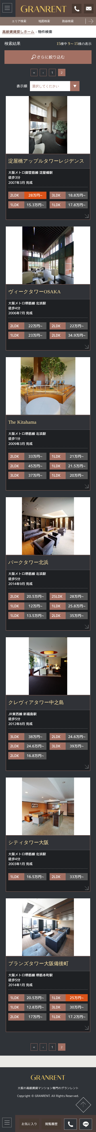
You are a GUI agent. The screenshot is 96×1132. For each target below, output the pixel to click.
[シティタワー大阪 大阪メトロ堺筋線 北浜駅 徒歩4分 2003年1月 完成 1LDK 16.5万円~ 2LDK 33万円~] (48, 806)
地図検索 (44, 21)
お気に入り (29, 1124)
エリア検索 (19, 21)
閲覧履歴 (51, 1124)
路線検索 (68, 21)
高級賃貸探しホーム (18, 32)
